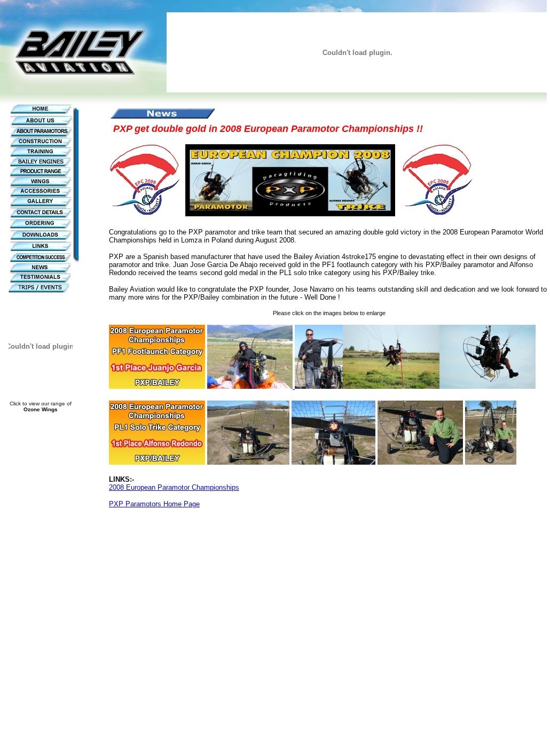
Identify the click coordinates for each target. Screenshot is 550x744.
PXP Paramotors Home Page (154, 504)
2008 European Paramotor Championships (174, 487)
